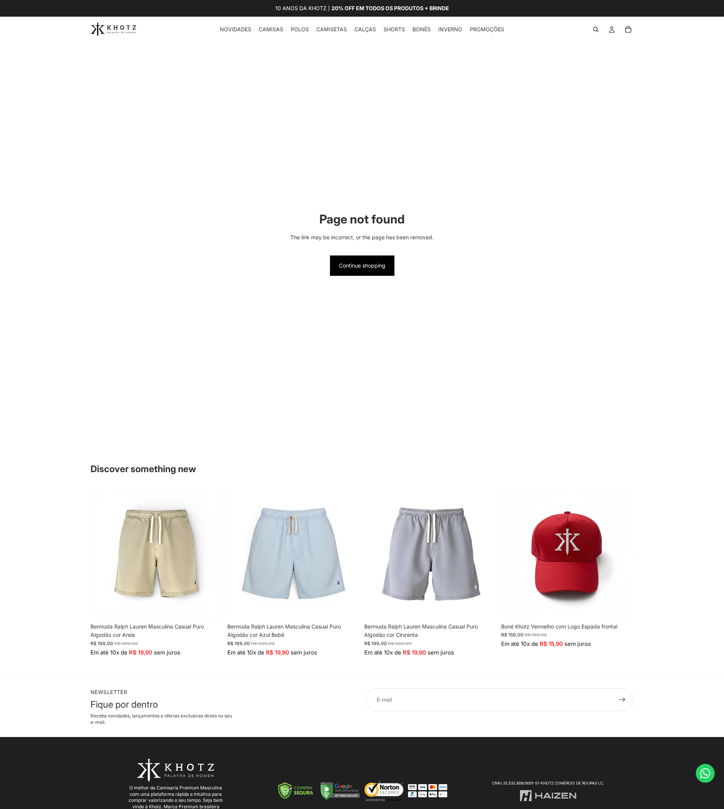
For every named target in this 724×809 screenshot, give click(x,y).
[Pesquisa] (595, 29)
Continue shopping (362, 265)
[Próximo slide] (211, 553)
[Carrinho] (628, 29)
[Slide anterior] (101, 553)
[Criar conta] (622, 700)
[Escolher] (211, 608)
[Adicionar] (622, 608)
